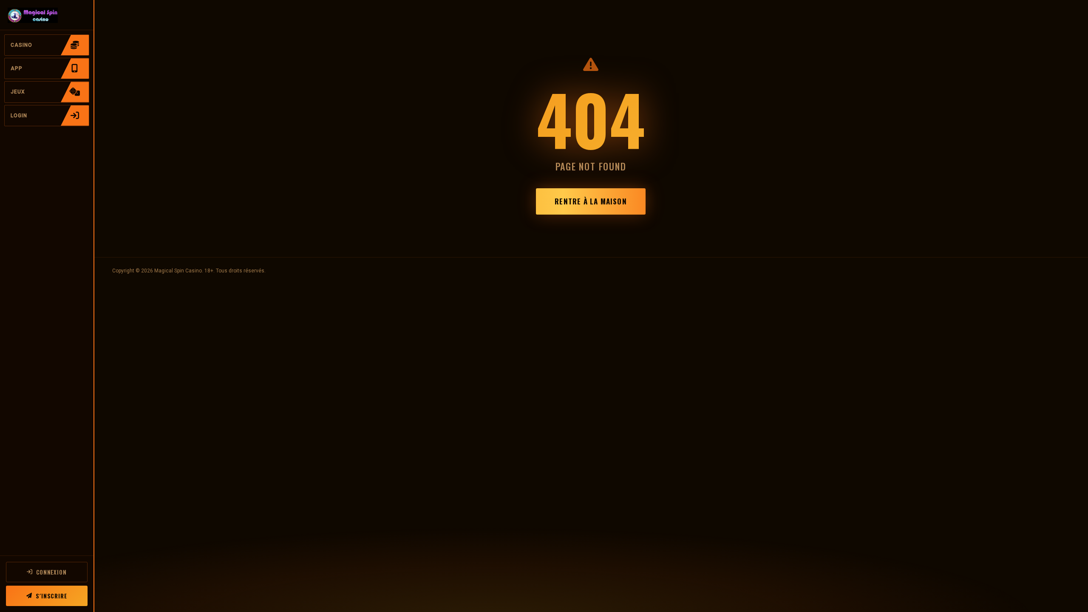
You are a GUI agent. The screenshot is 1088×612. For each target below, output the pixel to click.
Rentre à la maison (590, 201)
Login (19, 116)
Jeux (18, 92)
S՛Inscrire (51, 596)
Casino (21, 45)
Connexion (51, 572)
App (17, 68)
